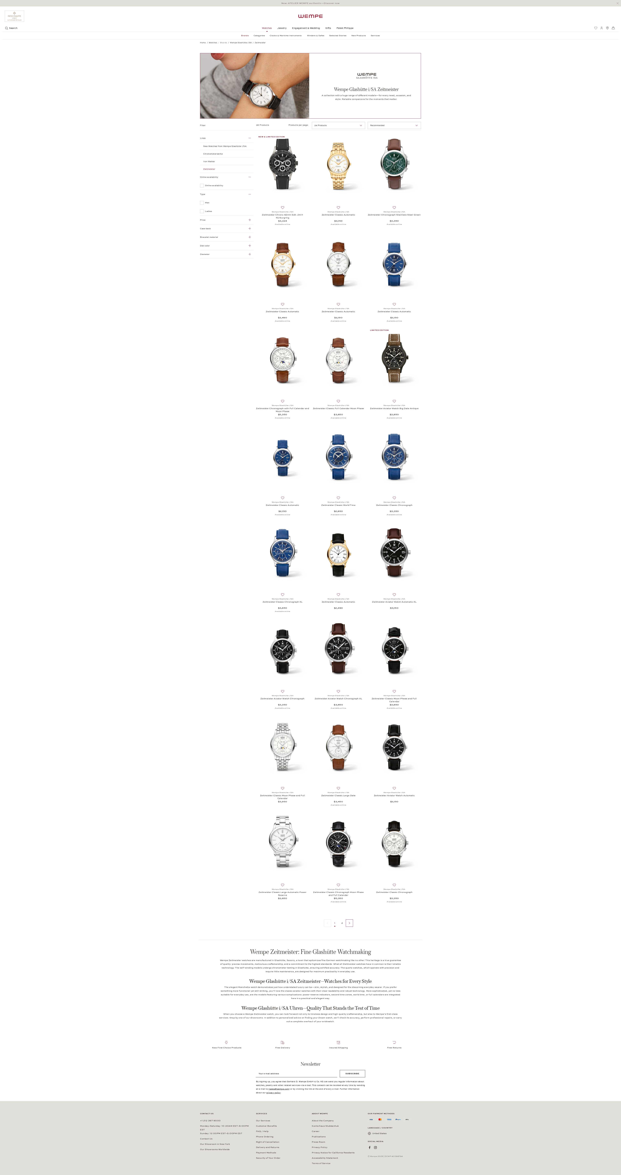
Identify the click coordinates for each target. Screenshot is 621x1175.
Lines (203, 138)
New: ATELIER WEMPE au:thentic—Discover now (310, 3)
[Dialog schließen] (618, 3)
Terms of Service (321, 1163)
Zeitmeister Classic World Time (338, 505)
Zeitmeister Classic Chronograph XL (282, 602)
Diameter (205, 254)
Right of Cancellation (267, 1142)
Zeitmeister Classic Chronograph (394, 505)
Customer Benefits (266, 1126)
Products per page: (299, 125)
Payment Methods (266, 1152)
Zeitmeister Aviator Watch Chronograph (283, 698)
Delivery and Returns (267, 1147)
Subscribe (352, 1073)
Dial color (205, 246)
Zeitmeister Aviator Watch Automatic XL (394, 602)
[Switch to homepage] (310, 16)
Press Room (318, 1142)
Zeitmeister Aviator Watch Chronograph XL (338, 698)
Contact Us (206, 1138)
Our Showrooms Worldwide (215, 1149)
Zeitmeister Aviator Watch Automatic (394, 795)
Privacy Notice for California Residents (333, 1152)
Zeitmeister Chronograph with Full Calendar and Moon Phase (282, 410)
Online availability (209, 177)
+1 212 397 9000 (210, 1120)
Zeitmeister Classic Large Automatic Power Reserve (282, 893)
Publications (319, 1136)
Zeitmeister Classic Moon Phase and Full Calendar (394, 700)
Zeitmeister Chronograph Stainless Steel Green (394, 215)
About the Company (323, 1120)
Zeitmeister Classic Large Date (338, 795)
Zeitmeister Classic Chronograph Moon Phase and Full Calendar (338, 893)
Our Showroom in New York (215, 1144)
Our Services (263, 1120)
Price (203, 220)
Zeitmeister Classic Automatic (338, 215)
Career (315, 1131)
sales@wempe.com (279, 1089)
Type (202, 194)
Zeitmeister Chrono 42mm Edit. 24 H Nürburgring (282, 216)
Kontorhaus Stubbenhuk (325, 1126)
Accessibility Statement (325, 1158)
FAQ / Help (262, 1131)
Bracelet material (209, 237)
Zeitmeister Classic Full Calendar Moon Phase (338, 408)
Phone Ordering (264, 1136)
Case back (205, 228)
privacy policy (273, 1093)
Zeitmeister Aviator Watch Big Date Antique (394, 408)
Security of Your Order (268, 1158)
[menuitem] (596, 28)
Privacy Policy (319, 1147)
